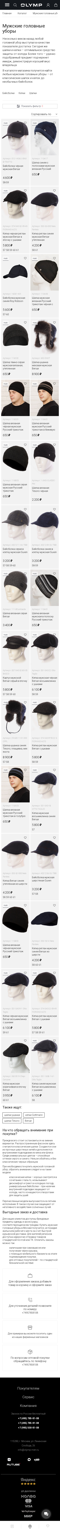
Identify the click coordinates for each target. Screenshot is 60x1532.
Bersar (28, 1120)
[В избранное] (25, 123)
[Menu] (7, 5)
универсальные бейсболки (24, 1186)
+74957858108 (30, 1312)
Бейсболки (8, 93)
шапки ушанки (12, 1115)
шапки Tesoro (12, 1120)
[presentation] (30, 766)
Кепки (22, 93)
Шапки (33, 93)
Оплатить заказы (44, 1240)
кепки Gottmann (34, 1115)
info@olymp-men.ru (28, 1450)
